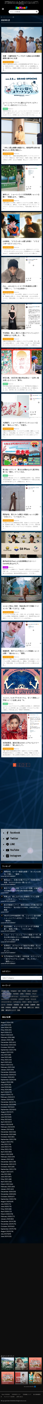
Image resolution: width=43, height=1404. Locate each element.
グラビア (21, 999)
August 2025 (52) (7, 1052)
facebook (15, 832)
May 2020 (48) (6, 1209)
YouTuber (16, 993)
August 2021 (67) (7, 1172)
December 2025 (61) (8, 1042)
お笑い (22, 993)
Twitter (14, 838)
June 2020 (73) (6, 1206)
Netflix (24, 991)
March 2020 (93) (7, 1214)
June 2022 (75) (6, 1147)
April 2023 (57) (6, 1122)
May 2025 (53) (6, 1060)
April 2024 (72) (6, 1092)
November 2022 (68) (8, 1134)
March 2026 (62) (7, 1035)
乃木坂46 (9, 1004)
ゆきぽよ (28, 993)
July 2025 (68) (6, 1055)
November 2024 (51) (8, 1075)
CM (8, 991)
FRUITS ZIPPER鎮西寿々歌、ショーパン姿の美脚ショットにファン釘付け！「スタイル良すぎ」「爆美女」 (22, 918)
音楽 (18, 1010)
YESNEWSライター (16, 1394)
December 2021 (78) (8, 1162)
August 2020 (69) (7, 1201)
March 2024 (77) (7, 1094)
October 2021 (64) (7, 1167)
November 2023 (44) (8, 1104)
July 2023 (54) (6, 1114)
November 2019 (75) (8, 1224)
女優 (22, 1004)
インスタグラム (24, 996)
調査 (2, 1010)
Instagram (15, 855)
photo (29, 991)
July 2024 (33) (6, 1084)
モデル (30, 1002)
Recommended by (29, 1386)
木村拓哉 (8, 1007)
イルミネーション (13, 996)
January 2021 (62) (7, 1189)
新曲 (38, 1004)
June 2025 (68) (6, 1057)
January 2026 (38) (7, 1040)
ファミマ (33, 999)
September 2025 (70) (8, 1050)
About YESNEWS (6, 1394)
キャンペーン (5, 999)
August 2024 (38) (7, 1082)
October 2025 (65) (7, 1047)
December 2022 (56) (8, 1132)
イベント (3, 996)
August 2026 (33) (7, 1022)
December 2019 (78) (8, 1221)
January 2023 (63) (7, 1129)
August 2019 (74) (7, 1231)
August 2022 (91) (7, 1142)
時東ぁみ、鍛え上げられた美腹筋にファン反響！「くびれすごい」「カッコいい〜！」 (22, 898)
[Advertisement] (21, 802)
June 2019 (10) (6, 1236)
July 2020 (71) (6, 1204)
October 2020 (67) (7, 1196)
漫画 (20, 1007)
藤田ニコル (30, 1007)
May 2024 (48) (6, 1089)
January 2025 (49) (7, 1070)
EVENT (7, 893)
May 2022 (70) (6, 1149)
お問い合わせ (19, 1396)
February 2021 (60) (8, 1186)
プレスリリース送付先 (9, 1396)
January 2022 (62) (7, 1159)
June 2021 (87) (6, 1177)
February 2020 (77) (8, 1216)
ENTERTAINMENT (10, 876)
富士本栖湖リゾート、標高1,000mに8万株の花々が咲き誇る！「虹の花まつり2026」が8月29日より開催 (23, 907)
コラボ (27, 999)
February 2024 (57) (8, 1097)
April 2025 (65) (6, 1062)
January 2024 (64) (7, 1099)
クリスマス (14, 999)
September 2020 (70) (8, 1199)
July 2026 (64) (6, 1025)
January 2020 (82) (7, 1219)
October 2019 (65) (7, 1226)
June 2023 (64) (6, 1117)
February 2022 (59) (8, 1157)
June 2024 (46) (6, 1087)
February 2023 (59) (8, 1127)
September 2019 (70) (8, 1229)
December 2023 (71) (8, 1102)
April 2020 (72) (6, 1211)
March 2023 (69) (7, 1124)
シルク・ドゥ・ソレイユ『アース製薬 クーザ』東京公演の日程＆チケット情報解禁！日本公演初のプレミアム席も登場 (22, 937)
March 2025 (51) (7, 1065)
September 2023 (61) (8, 1109)
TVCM (3, 993)
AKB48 (3, 991)
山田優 (26, 1004)
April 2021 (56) (6, 1182)
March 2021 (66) (7, 1184)
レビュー (35, 1002)
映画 (2, 1007)
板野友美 (14, 1007)
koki (19, 991)
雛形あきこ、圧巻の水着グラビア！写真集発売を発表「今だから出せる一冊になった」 (22, 881)
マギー (24, 1002)
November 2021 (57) (8, 1164)
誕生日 (37, 1007)
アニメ (34, 993)
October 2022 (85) (7, 1137)
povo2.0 (34, 991)
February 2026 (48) (8, 1037)
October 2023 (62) (7, 1107)
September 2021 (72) (8, 1169)
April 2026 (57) (6, 1032)
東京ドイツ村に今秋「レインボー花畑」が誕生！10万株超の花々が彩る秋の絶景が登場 (22, 889)
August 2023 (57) (7, 1112)
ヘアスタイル (17, 1002)
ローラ (3, 1004)
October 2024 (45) (7, 1077)
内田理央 (16, 1004)
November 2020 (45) (8, 1194)
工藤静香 (32, 1004)
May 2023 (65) (6, 1119)
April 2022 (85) (6, 1152)
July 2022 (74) (6, 1144)
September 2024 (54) (8, 1080)
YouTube (14, 850)
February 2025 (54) (8, 1067)
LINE (12, 844)
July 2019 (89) (6, 1234)
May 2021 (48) (6, 1179)
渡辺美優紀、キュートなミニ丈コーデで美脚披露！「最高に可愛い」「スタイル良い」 (21, 927)
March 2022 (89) (7, 1154)
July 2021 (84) (6, 1174)
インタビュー (34, 996)
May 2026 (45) (6, 1030)
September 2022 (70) (8, 1139)
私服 (24, 1007)
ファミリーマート (6, 1002)
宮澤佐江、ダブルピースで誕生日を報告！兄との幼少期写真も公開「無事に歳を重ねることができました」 (22, 948)
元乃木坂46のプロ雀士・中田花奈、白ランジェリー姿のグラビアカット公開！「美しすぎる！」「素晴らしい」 (22, 958)
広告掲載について (27, 1394)
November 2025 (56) (8, 1045)
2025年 (9, 17)
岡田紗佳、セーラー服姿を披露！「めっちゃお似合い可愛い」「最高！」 (22, 873)
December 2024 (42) (8, 1072)
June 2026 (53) (6, 1027)
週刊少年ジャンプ (11, 1010)
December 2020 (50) (8, 1191)
